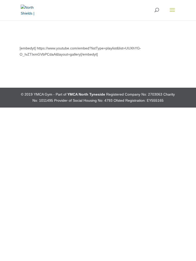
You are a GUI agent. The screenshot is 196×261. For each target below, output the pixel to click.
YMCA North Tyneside (86, 94)
